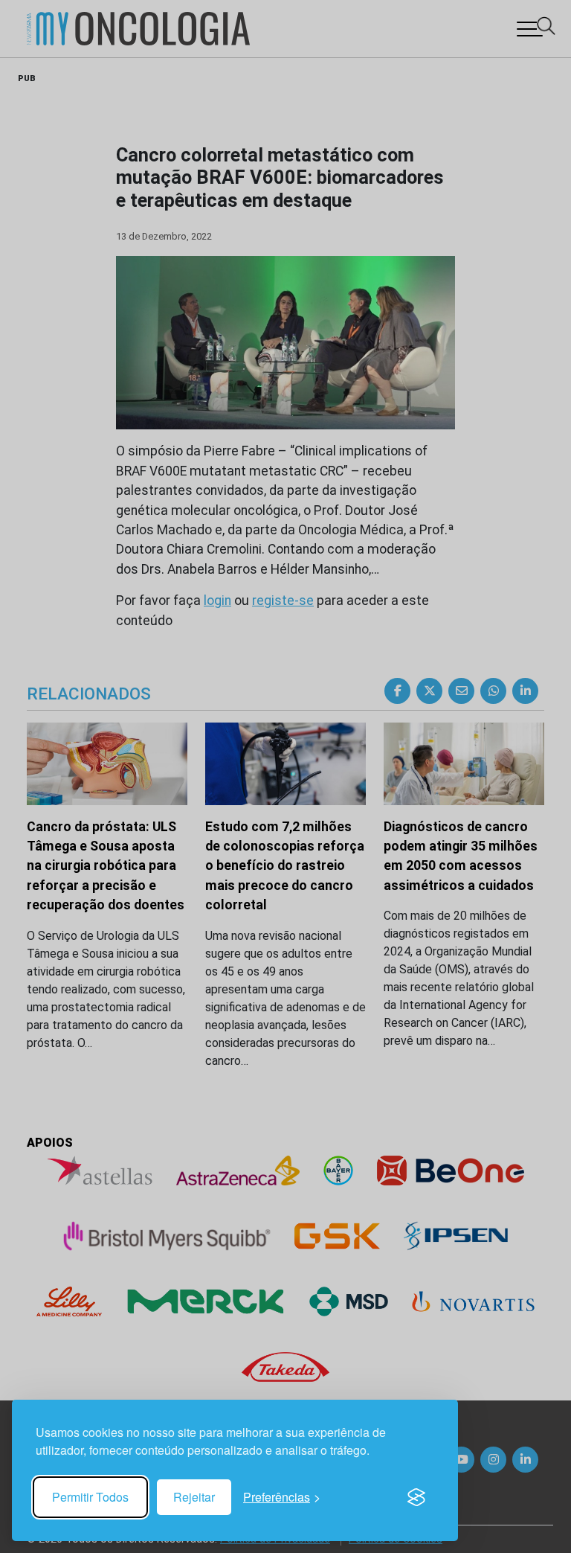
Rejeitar (194, 1496)
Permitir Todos (90, 1496)
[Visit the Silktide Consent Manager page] (416, 1497)
